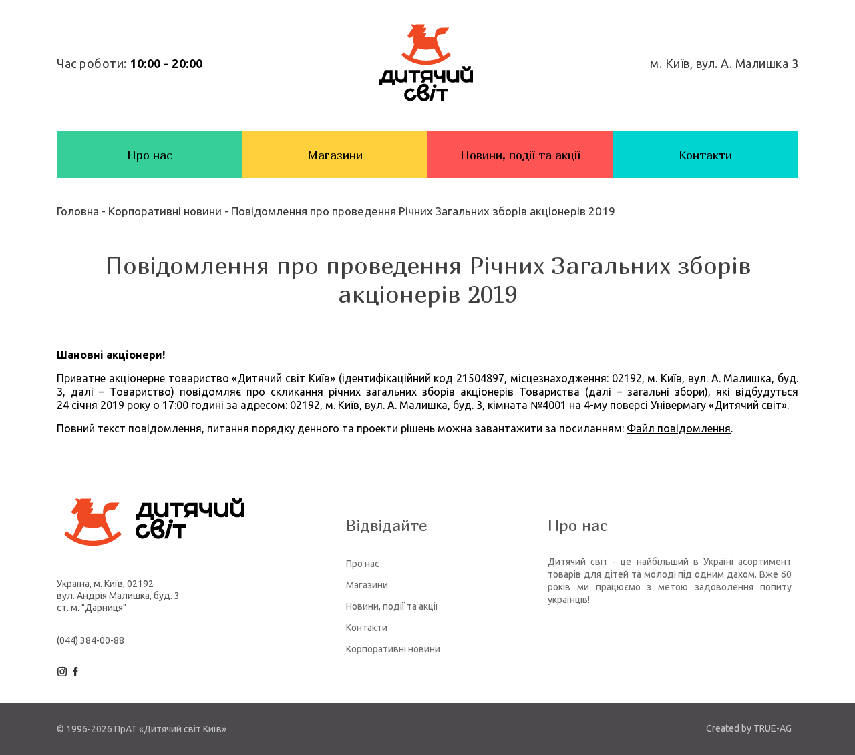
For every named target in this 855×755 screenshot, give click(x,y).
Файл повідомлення (679, 428)
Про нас (149, 155)
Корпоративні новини (165, 211)
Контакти (705, 155)
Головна (79, 211)
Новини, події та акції (520, 155)
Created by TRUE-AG (749, 728)
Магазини (335, 155)
